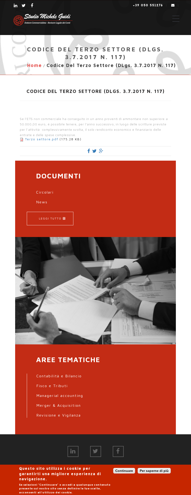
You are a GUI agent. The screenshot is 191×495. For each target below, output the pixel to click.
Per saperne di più (154, 471)
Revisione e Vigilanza (58, 415)
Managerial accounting (59, 395)
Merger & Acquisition (58, 405)
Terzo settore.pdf (41, 139)
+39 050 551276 (148, 5)
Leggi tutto (50, 218)
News (42, 202)
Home (34, 65)
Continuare (124, 471)
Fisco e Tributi (52, 386)
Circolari (45, 192)
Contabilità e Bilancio (59, 376)
